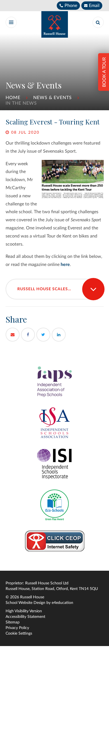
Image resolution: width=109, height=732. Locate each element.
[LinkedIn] (59, 335)
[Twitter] (43, 335)
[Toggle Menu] (11, 22)
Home (13, 97)
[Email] (13, 335)
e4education (62, 603)
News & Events (52, 97)
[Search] (98, 22)
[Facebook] (28, 335)
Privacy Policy (17, 628)
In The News (21, 103)
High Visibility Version (24, 611)
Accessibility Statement (25, 617)
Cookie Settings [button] (19, 633)
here (65, 264)
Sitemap (13, 622)
